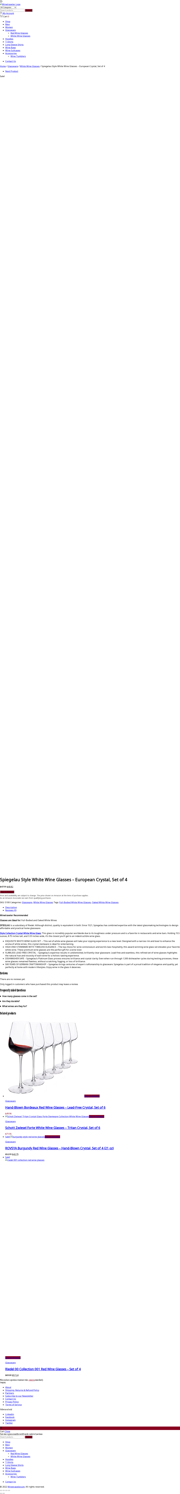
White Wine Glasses (20, 36)
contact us (32, 1380)
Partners (9, 1393)
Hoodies (9, 38)
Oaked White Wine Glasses (105, 902)
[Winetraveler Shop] (10, 4)
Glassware (10, 30)
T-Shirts (9, 41)
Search (28, 10)
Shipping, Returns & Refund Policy (22, 1390)
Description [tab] (11, 907)
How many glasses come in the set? (19, 996)
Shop (7, 21)
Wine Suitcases (12, 50)
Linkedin (9, 1414)
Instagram (10, 1420)
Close (7, 1431)
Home (3, 66)
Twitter (9, 1423)
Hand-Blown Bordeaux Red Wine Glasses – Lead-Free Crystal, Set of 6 (55, 1107)
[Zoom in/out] (1, 1490)
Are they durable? (11, 1001)
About (8, 1387)
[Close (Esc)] (9, 1490)
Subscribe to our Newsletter (19, 1396)
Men (7, 24)
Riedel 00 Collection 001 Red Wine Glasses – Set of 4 (43, 1369)
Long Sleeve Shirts (14, 44)
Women (9, 27)
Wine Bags (10, 47)
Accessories (11, 53)
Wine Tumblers (18, 56)
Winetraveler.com (16, 1486)
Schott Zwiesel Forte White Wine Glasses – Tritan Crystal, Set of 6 (52, 1127)
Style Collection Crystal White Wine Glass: (20, 933)
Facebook (9, 1417)
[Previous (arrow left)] (1, 1493)
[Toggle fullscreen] (4, 1490)
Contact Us (10, 61)
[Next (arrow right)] (4, 1493)
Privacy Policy (12, 1401)
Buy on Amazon (7, 892)
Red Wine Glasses (19, 33)
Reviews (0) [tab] (10, 910)
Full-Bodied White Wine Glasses (75, 902)
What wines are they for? (14, 1006)
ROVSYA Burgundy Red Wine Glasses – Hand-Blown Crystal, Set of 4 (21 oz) (59, 1148)
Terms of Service (13, 1404)
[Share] (6, 1490)
